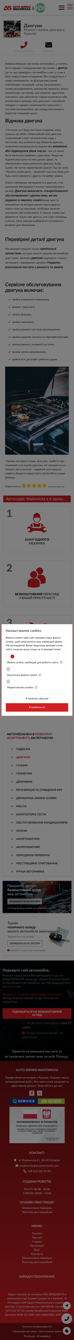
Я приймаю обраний (37, 698)
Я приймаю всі (37, 707)
